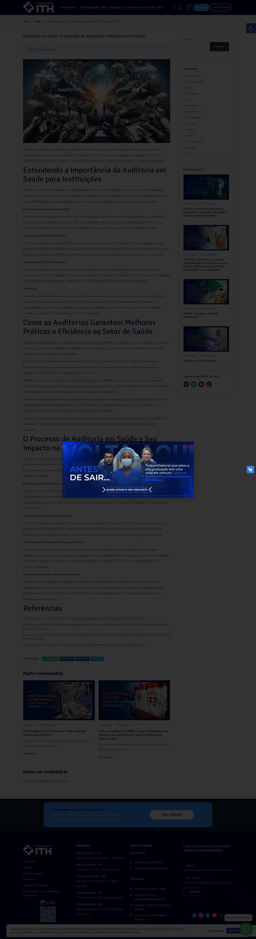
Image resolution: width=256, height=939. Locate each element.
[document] (128, 469)
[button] (188, 446)
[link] (128, 470)
